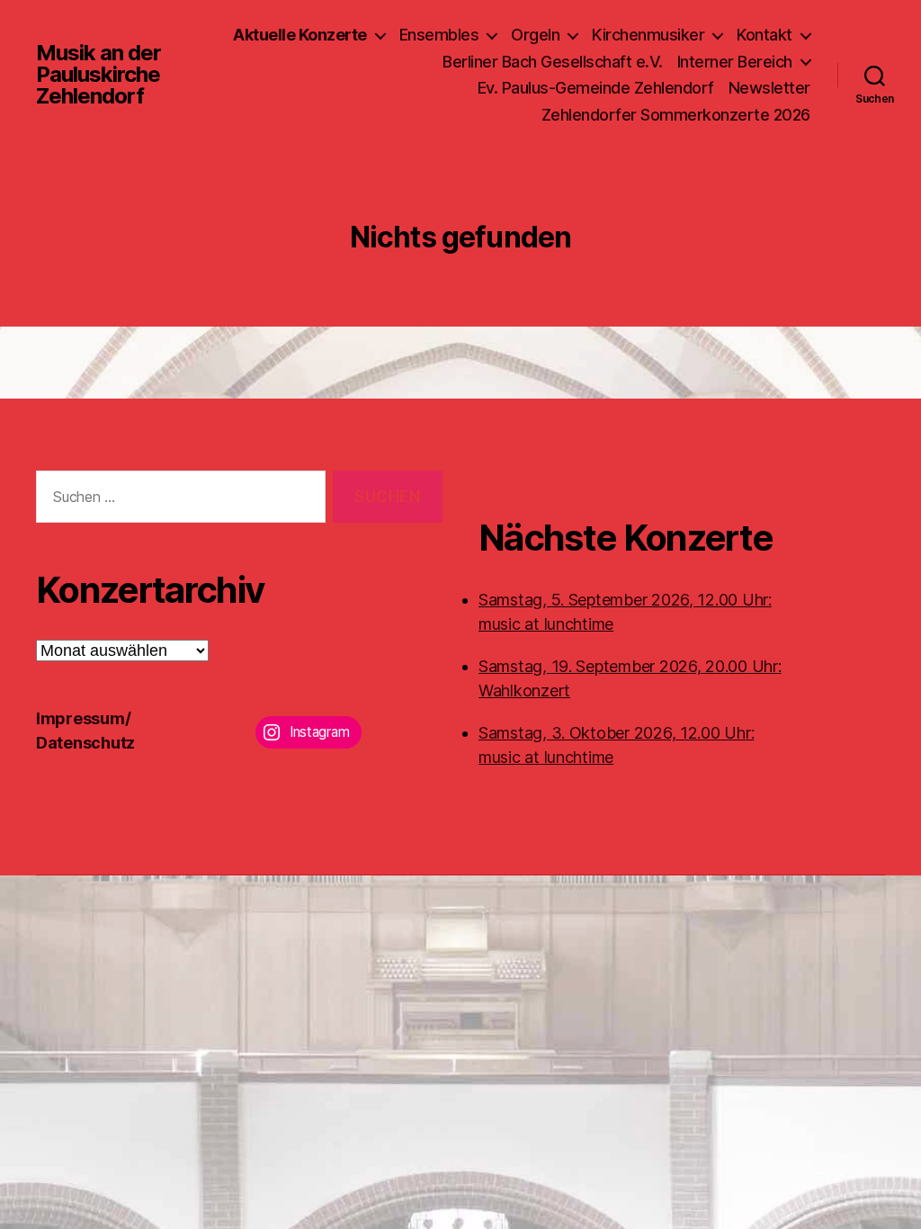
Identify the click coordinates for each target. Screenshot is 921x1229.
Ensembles (439, 34)
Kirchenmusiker (648, 34)
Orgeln (535, 34)
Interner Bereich (734, 61)
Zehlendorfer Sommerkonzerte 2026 (675, 114)
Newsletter (769, 87)
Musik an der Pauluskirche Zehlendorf (98, 74)
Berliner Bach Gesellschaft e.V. (553, 61)
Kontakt (764, 34)
